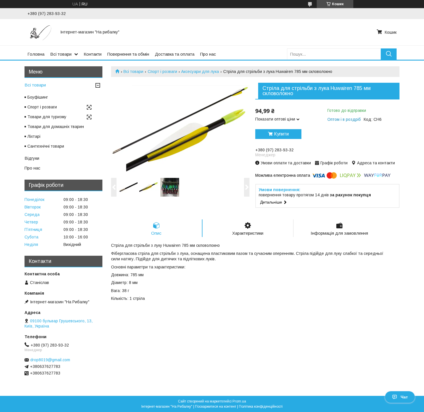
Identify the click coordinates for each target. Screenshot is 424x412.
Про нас (208, 54)
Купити (281, 133)
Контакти (93, 54)
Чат (404, 397)
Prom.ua (239, 401)
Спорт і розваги (162, 71)
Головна (35, 54)
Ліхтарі (33, 136)
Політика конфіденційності (261, 407)
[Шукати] (389, 54)
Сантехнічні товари (45, 146)
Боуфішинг (37, 97)
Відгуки (32, 158)
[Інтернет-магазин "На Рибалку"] (40, 32)
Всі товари (61, 54)
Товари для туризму (46, 116)
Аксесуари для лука (200, 71)
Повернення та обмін (128, 54)
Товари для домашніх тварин (55, 126)
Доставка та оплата (174, 54)
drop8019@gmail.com (50, 360)
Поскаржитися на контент (215, 407)
